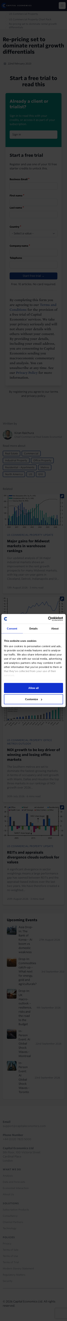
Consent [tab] (12, 628)
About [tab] (55, 628)
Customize (31, 699)
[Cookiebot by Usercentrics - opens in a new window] (48, 619)
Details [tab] (33, 628)
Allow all (33, 687)
